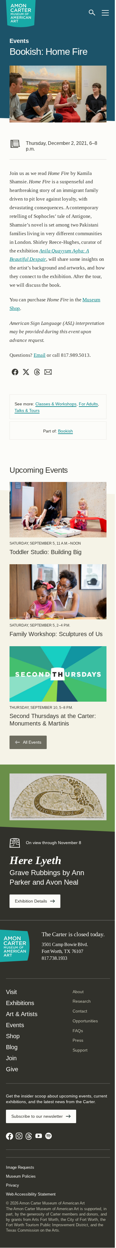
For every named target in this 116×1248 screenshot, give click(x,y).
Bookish (65, 431)
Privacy (12, 1185)
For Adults (88, 403)
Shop (13, 1036)
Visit (11, 992)
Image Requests (20, 1167)
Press (78, 1040)
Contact (80, 1011)
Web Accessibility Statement (31, 1194)
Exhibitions (20, 1003)
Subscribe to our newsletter (37, 1116)
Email (40, 355)
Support (80, 1050)
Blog (12, 1047)
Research (82, 1001)
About (78, 991)
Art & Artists (21, 1014)
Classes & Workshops (55, 403)
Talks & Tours (27, 410)
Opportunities (85, 1020)
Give (12, 1069)
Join (11, 1058)
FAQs (78, 1030)
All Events (32, 742)
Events (15, 1025)
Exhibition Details (37, 903)
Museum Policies (21, 1176)
